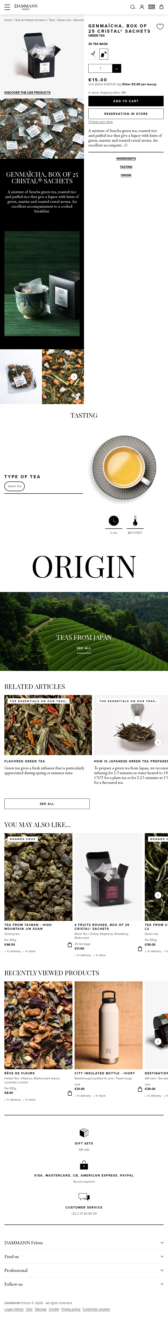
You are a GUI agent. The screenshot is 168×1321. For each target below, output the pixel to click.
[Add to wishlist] (160, 28)
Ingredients (126, 158)
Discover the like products (27, 92)
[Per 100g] (93, 54)
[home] (26, 7)
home (8, 20)
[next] (74, 376)
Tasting (126, 167)
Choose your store (100, 121)
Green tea (64, 20)
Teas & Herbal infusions (30, 20)
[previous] (10, 376)
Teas (52, 20)
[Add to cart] (69, 944)
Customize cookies (96, 1309)
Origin (126, 175)
